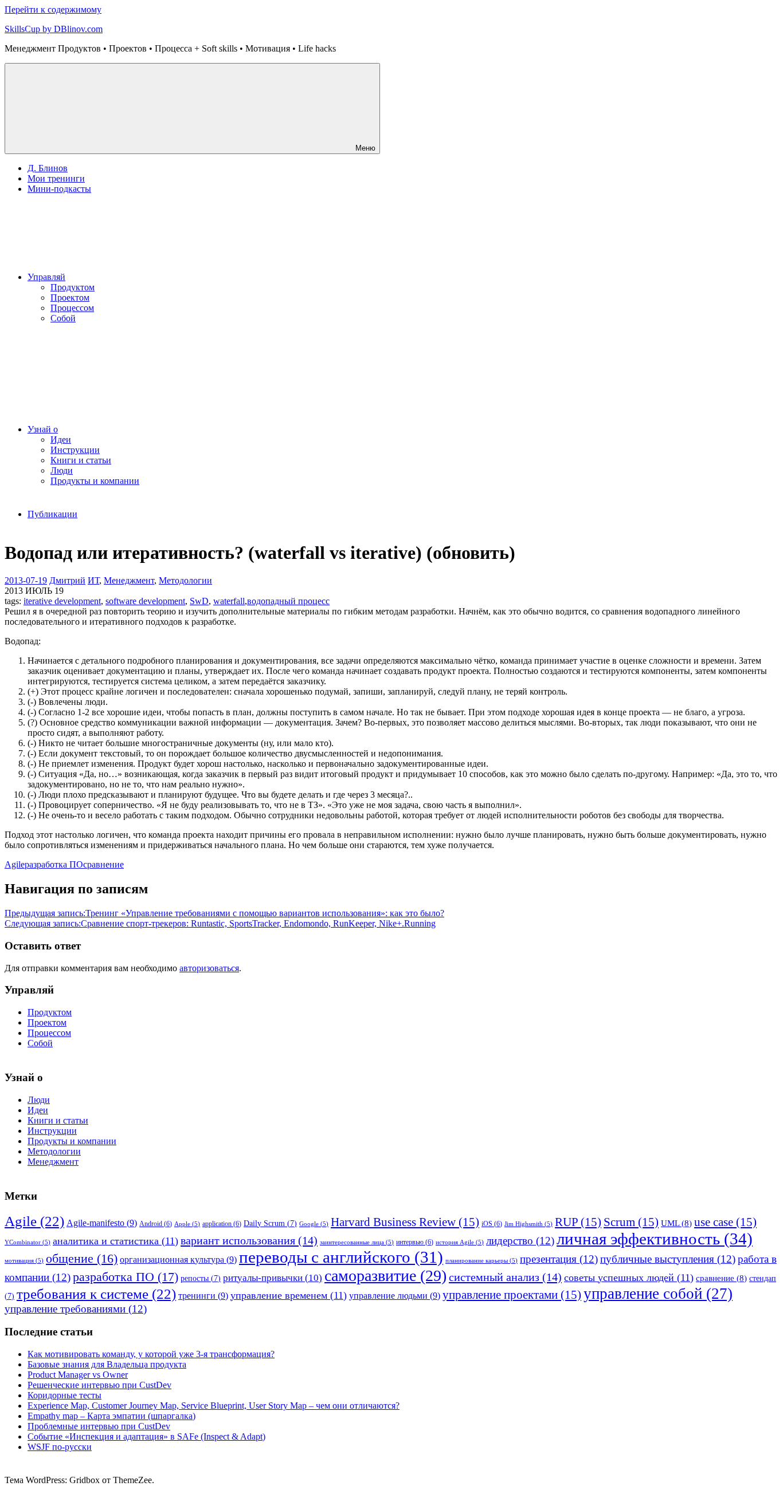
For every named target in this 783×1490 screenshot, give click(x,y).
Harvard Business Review (405, 1222)
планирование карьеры (481, 1261)
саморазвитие (385, 1275)
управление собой (658, 1293)
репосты (201, 1278)
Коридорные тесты (64, 1395)
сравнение (103, 864)
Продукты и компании (94, 481)
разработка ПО (54, 864)
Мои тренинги (56, 178)
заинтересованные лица (357, 1242)
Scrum (631, 1222)
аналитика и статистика (115, 1241)
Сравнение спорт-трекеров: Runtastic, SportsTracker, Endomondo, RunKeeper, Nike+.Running (220, 923)
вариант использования (249, 1240)
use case (725, 1222)
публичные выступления (667, 1259)
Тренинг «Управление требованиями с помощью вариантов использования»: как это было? (224, 913)
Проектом (69, 297)
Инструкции (75, 450)
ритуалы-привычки (272, 1277)
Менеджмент (129, 580)
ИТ (93, 580)
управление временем (288, 1295)
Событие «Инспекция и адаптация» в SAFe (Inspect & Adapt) (146, 1436)
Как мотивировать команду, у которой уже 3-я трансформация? (151, 1354)
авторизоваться (209, 968)
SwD (199, 601)
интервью (414, 1242)
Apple (187, 1224)
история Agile (460, 1242)
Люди (61, 470)
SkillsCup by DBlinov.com (54, 29)
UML (676, 1223)
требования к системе (96, 1294)
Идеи (60, 439)
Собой (63, 318)
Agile (15, 864)
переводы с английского (341, 1257)
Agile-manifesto (101, 1223)
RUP (578, 1222)
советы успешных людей (629, 1277)
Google (313, 1224)
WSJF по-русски (60, 1447)
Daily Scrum (270, 1223)
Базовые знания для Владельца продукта (107, 1364)
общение (82, 1259)
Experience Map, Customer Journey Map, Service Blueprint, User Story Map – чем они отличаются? (214, 1405)
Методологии (185, 580)
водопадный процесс (288, 601)
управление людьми (394, 1295)
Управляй (46, 277)
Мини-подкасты (59, 189)
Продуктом (72, 287)
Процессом (72, 308)
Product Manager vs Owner (78, 1374)
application (221, 1224)
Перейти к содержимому (53, 9)
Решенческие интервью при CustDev (99, 1385)
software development (145, 601)
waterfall (229, 601)
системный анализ (505, 1277)
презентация (559, 1259)
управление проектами (512, 1295)
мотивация (24, 1261)
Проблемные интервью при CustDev (99, 1426)
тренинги (203, 1295)
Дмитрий (67, 580)
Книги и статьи (80, 460)
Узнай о (43, 429)
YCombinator (27, 1242)
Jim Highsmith (528, 1224)
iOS (491, 1224)
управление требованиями (76, 1309)
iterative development (62, 601)
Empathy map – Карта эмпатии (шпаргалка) (111, 1416)
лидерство (520, 1241)
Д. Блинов (48, 168)
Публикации (52, 514)
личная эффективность (655, 1238)
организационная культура (178, 1259)
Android (155, 1224)
